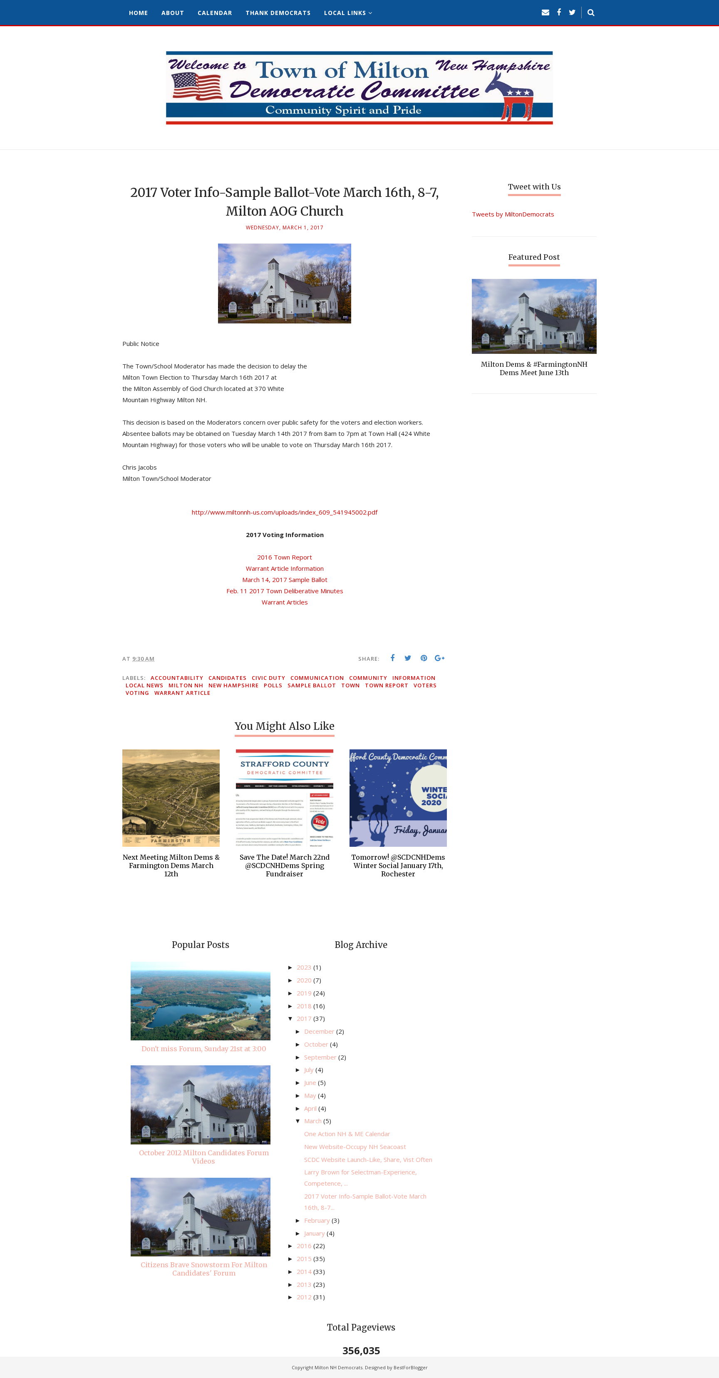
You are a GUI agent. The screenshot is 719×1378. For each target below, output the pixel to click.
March (313, 1121)
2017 (305, 1018)
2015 (305, 1258)
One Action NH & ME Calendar (347, 1133)
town (350, 685)
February (318, 1220)
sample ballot (312, 685)
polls (273, 685)
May (311, 1095)
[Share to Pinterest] (424, 658)
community (368, 678)
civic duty (268, 678)
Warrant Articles (285, 602)
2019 (305, 993)
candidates (227, 678)
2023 (305, 967)
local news (145, 685)
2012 (305, 1297)
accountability (177, 678)
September (321, 1057)
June (311, 1082)
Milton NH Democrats (338, 1367)
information (414, 678)
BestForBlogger (411, 1367)
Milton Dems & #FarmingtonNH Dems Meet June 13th (534, 368)
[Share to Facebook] (392, 658)
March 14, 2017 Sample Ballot (284, 579)
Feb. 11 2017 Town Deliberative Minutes (284, 591)
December (320, 1031)
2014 (305, 1271)
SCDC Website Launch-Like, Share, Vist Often (368, 1159)
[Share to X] (408, 658)
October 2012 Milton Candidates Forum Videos (204, 1157)
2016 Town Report (284, 557)
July (309, 1069)
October (317, 1044)
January (315, 1233)
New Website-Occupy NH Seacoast (355, 1146)
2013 (305, 1284)
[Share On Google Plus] (439, 658)
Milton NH (186, 685)
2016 (305, 1245)
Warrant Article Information (285, 568)
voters (425, 685)
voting (137, 692)
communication (317, 678)
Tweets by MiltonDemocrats (513, 214)
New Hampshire (233, 685)
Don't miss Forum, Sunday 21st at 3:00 (203, 1049)
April (311, 1108)
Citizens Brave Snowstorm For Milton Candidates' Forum (204, 1269)
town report (387, 685)
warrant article (182, 692)
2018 (305, 1006)
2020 (305, 980)
